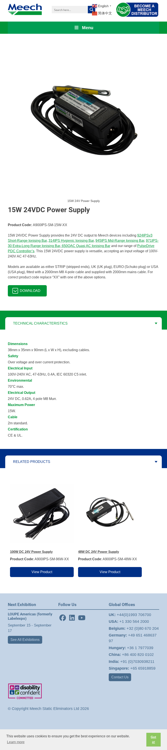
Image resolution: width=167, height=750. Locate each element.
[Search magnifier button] (91, 9)
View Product (42, 572)
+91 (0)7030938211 (131, 661)
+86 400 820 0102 (131, 654)
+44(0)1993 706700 (130, 615)
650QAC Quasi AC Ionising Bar (85, 246)
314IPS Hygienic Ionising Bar (71, 240)
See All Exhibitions (25, 640)
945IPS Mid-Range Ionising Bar (119, 240)
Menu (87, 27)
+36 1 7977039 (131, 648)
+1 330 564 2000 (129, 621)
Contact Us (120, 677)
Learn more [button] (16, 742)
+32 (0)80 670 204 (134, 628)
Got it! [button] (153, 739)
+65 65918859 (132, 668)
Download (30, 291)
